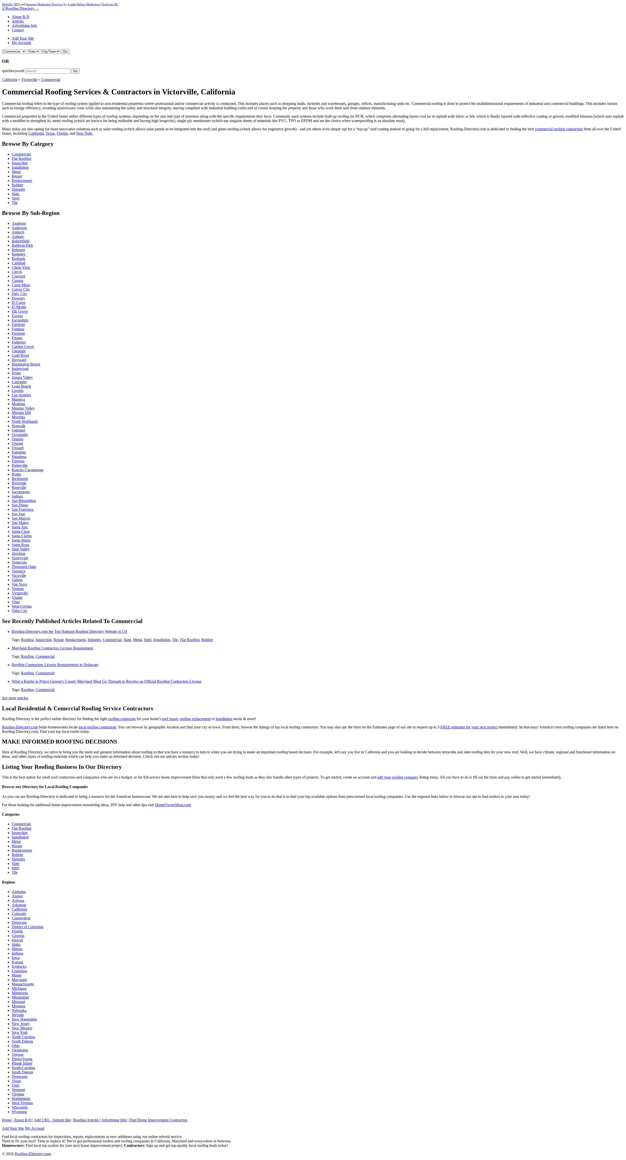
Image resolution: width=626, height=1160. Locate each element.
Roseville (19, 487)
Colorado (19, 914)
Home (6, 1120)
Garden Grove (23, 347)
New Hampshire (24, 1019)
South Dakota (22, 1072)
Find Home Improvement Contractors (158, 1120)
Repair (17, 176)
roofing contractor (122, 719)
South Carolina (23, 1068)
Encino (17, 316)
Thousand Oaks (24, 567)
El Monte (19, 307)
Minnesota (20, 993)
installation (224, 719)
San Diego (20, 505)
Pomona (18, 461)
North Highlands (25, 421)
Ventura (18, 589)
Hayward (19, 360)
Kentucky (19, 966)
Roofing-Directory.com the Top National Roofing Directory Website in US (69, 631)
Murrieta (18, 417)
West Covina (22, 606)
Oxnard (17, 448)
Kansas (17, 962)
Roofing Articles (86, 1120)
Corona (17, 281)
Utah (15, 1085)
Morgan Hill (21, 413)
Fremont (18, 333)
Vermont (18, 1090)
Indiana (17, 953)
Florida (62, 133)
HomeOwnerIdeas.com (173, 805)
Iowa (16, 958)
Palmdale (19, 452)
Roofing (27, 640)
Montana (18, 1006)
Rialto (16, 474)
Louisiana (19, 971)
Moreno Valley (23, 408)
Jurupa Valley (22, 377)
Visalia (17, 597)
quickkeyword (13, 71)
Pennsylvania (22, 1059)
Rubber (17, 185)
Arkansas (19, 905)
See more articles (15, 698)
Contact (18, 30)
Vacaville (19, 575)
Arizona (18, 900)
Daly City (19, 294)
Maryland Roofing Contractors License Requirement (52, 648)
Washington (21, 1098)
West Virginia (22, 1103)
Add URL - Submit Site (52, 1120)
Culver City (21, 289)
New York (84, 133)
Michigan (19, 988)
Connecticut (21, 918)
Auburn (18, 236)
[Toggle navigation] (37, 10)
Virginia (18, 1094)
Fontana (18, 329)
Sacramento (21, 492)
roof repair (170, 719)
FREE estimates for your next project (469, 727)
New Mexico (22, 1028)
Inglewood (20, 369)
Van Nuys (19, 584)
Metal (16, 172)
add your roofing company (397, 777)
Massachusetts (23, 984)
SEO (17, 4)
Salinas (17, 496)
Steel (15, 198)
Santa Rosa (20, 545)
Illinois (17, 949)
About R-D (20, 17)
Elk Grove (20, 311)
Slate (15, 194)
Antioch (18, 232)
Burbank (18, 259)
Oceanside (20, 435)
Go (65, 51)
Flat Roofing (21, 158)
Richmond (20, 479)
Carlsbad (18, 263)
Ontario (17, 439)
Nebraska (19, 1010)
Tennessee (20, 1076)
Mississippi (20, 997)
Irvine (16, 373)
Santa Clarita (22, 536)
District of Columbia (27, 927)
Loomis (17, 391)
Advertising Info (24, 25)
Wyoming (19, 1112)
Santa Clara (21, 531)
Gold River (20, 355)
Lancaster (19, 382)
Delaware (19, 922)
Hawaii (17, 940)
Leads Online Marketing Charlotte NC (93, 4)
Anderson (19, 228)
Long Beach (21, 386)
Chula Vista (21, 267)
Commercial (50, 80)
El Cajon (18, 303)
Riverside (19, 483)
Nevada (18, 1015)
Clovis (17, 272)
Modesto (18, 404)
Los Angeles (21, 395)
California (9, 80)
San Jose (18, 514)
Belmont (18, 250)
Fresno (17, 338)
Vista (16, 602)
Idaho (16, 944)
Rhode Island (22, 1063)
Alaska (17, 896)
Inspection (20, 163)
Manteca (18, 399)
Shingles (18, 189)
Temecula (19, 562)
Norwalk (18, 426)
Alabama (19, 892)
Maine (17, 975)
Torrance (18, 571)
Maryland (19, 980)
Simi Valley (21, 549)
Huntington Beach (26, 364)
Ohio (16, 1046)
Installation (20, 167)
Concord (18, 276)
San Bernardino (24, 501)
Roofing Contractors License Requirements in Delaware (55, 665)
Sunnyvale (20, 558)
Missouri (18, 1002)
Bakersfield (20, 241)
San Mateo (20, 523)
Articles (18, 21)
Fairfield (18, 325)
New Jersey (21, 1024)
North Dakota (22, 1041)
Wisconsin (20, 1107)
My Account (21, 43)
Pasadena (19, 457)
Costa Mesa (21, 285)
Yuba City (19, 611)
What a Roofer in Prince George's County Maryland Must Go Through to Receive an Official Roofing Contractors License (106, 681)
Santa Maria (21, 540)
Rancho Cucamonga (27, 470)
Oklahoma (20, 1050)
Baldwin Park (22, 245)
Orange (17, 443)
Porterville (20, 465)
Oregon (17, 1054)
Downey (18, 298)
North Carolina (23, 1037)
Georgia (18, 936)
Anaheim (19, 223)
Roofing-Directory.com (20, 727)
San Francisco (23, 509)
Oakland (18, 430)
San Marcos (21, 518)
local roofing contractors (97, 727)
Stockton (18, 553)
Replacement (22, 180)
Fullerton (19, 342)
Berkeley (19, 254)
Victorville (29, 80)
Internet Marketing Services (44, 4)
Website (7, 4)
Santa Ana (20, 527)
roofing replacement (195, 719)
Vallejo (17, 580)
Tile (15, 203)
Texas (50, 133)
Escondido (20, 320)
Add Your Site (23, 38)
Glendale (19, 351)
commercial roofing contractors (559, 129)
